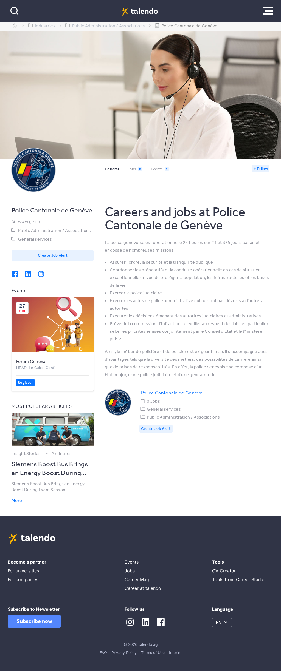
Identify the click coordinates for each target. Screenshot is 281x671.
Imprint (175, 652)
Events (159, 168)
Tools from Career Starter (239, 579)
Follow (262, 168)
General (112, 168)
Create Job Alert (53, 255)
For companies (23, 579)
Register (25, 382)
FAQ (103, 652)
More (17, 500)
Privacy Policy (124, 652)
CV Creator (224, 570)
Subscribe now (34, 621)
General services (35, 239)
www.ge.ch (29, 221)
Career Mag (137, 579)
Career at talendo (143, 588)
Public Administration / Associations (54, 230)
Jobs (134, 168)
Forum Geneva (31, 361)
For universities (23, 570)
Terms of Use (153, 652)
